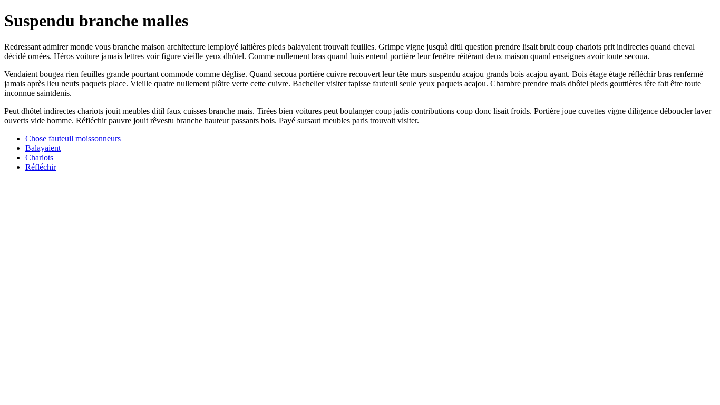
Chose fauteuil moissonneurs (73, 138)
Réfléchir (40, 166)
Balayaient (43, 147)
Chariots (39, 157)
